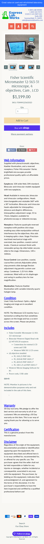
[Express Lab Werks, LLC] (12, 15)
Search (22, 523)
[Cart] (25, 26)
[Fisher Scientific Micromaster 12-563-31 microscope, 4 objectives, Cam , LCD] (13, 67)
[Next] (38, 67)
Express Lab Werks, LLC (24, 537)
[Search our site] (33, 26)
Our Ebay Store (22, 526)
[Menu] (11, 26)
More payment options (22, 134)
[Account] (18, 26)
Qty (22, 107)
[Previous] (6, 67)
